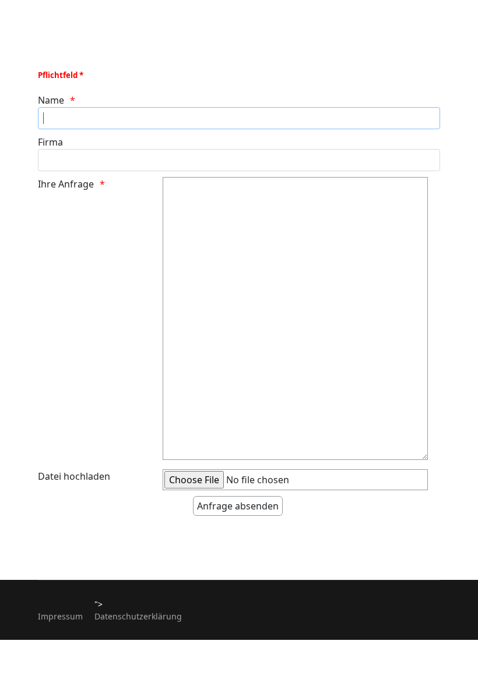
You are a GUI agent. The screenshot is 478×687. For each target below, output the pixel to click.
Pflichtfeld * (60, 75)
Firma (50, 142)
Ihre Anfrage (66, 184)
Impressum (60, 616)
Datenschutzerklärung (138, 616)
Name (51, 100)
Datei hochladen (74, 476)
